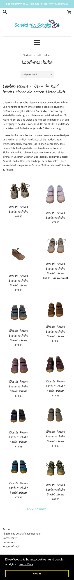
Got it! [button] (37, 573)
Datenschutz (10, 538)
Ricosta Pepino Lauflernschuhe (18, 209)
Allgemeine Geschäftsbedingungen (22, 534)
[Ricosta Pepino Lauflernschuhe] (18, 190)
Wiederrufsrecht (11, 546)
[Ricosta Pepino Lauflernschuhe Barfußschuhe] (18, 251)
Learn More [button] (26, 564)
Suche (6, 529)
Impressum (9, 542)
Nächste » (42, 509)
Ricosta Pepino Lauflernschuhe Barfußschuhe (18, 281)
